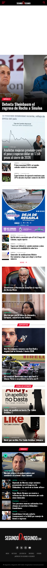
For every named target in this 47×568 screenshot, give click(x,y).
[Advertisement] (23, 31)
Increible (31, 553)
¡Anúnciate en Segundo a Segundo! (25, 556)
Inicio (7, 553)
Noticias (14, 553)
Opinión (39, 553)
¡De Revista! (22, 553)
